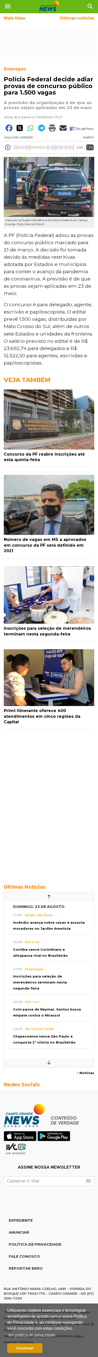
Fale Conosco (24, 1256)
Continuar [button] (24, 1348)
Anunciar (19, 1232)
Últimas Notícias (24, 887)
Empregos (15, 69)
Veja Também (27, 380)
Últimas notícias (77, 18)
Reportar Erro (26, 1268)
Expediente (21, 1220)
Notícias (85, 1073)
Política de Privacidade (35, 1244)
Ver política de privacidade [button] (31, 1335)
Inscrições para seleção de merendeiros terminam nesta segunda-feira (40, 982)
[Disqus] (49, 803)
